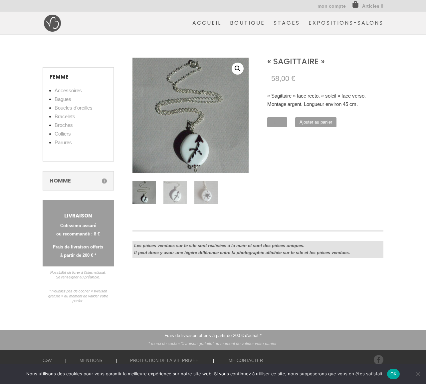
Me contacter (246, 360)
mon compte (332, 6)
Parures (63, 142)
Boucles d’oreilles (74, 108)
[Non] (417, 374)
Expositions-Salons (346, 24)
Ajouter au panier (316, 122)
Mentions (91, 360)
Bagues (63, 99)
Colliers (63, 134)
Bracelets (65, 116)
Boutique (247, 24)
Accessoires (68, 90)
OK (393, 373)
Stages (287, 24)
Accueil (206, 24)
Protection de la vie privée (164, 360)
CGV (47, 360)
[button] (238, 69)
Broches (64, 125)
